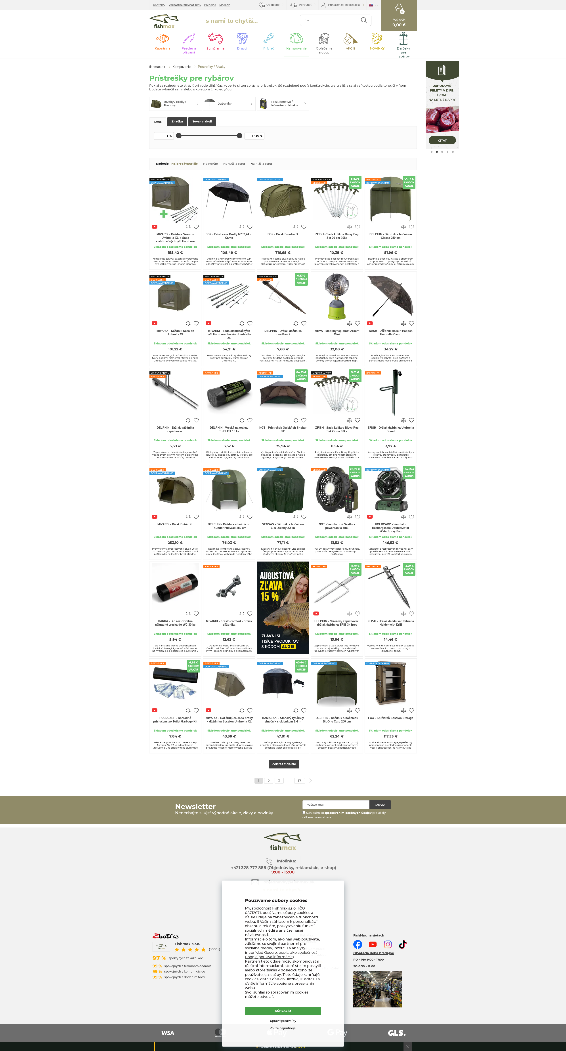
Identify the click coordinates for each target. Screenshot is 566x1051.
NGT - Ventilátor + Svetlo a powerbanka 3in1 (337, 526)
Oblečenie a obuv (324, 50)
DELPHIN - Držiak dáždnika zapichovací (175, 429)
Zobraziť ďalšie (284, 764)
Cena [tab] (158, 121)
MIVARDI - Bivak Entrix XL (175, 524)
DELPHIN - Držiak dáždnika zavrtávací (283, 332)
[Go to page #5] (452, 152)
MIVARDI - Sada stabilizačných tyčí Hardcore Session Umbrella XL (229, 334)
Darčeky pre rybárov (403, 52)
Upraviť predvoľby (283, 1021)
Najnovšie (210, 163)
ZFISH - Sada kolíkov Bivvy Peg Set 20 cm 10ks (337, 236)
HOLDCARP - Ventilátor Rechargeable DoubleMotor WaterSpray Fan (390, 528)
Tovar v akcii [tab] (202, 121)
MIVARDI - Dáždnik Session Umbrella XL (175, 332)
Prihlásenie (335, 5)
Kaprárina (162, 48)
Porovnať (303, 5)
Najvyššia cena (234, 163)
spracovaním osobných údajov (348, 813)
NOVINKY (377, 48)
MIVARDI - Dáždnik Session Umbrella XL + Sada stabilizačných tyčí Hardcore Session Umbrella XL (175, 238)
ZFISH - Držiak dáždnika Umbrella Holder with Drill (391, 622)
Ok (407, 1046)
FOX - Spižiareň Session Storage (390, 718)
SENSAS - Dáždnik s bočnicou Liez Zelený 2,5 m (283, 526)
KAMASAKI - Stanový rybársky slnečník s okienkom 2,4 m (283, 719)
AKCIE (350, 48)
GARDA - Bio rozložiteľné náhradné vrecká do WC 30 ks (175, 622)
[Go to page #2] (437, 152)
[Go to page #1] (431, 152)
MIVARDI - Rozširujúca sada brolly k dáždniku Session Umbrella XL (229, 719)
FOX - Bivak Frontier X (283, 234)
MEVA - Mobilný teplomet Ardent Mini (337, 332)
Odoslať (380, 804)
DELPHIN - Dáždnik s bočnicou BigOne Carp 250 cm (337, 719)
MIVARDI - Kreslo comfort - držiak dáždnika (229, 622)
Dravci (242, 48)
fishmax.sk (164, 21)
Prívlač (268, 48)
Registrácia (352, 5)
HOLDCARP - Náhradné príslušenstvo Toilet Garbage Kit (175, 719)
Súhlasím (283, 1011)
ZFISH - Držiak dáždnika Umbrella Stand (391, 429)
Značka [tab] (177, 121)
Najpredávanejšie (184, 163)
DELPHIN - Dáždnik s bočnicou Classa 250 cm (390, 236)
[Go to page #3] (442, 152)
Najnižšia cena (261, 163)
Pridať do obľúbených (196, 226)
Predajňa (210, 5)
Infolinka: (286, 861)
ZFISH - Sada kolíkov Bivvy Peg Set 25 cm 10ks (337, 429)
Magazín (224, 5)
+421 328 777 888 (248, 868)
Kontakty (159, 5)
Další (311, 780)
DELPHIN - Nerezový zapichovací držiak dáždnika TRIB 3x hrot (336, 622)
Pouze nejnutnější (283, 1028)
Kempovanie (296, 48)
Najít (363, 20)
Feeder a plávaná (189, 50)
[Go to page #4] (447, 152)
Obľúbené (272, 5)
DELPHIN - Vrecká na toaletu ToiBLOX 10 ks (229, 429)
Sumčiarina (215, 48)
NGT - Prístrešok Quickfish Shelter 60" (282, 429)
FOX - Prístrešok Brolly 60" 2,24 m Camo (229, 236)
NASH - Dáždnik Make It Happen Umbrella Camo (391, 332)
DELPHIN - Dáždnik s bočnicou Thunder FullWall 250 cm (229, 526)
